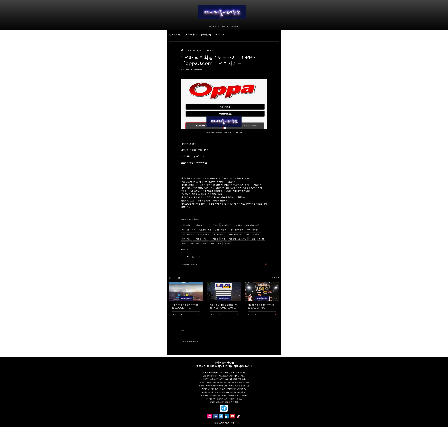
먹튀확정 (256, 234)
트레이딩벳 (195, 243)
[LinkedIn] (227, 416)
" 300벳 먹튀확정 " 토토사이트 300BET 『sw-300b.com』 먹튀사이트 (261, 306)
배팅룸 (252, 239)
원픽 (205, 243)
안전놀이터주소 (219, 234)
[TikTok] (238, 416)
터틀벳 (184, 243)
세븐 (223, 239)
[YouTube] (232, 416)
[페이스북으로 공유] (182, 257)
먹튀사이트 (186, 239)
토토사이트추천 (203, 234)
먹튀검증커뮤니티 (201, 239)
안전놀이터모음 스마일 (237, 239)
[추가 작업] (265, 50)
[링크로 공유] (199, 257)
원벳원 (227, 243)
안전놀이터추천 (205, 230)
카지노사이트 (199, 225)
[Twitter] (221, 416)
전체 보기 (275, 277)
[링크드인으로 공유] (193, 257)
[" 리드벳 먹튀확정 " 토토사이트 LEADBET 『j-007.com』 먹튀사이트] (186, 291)
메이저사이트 (227, 225)
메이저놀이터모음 (235, 234)
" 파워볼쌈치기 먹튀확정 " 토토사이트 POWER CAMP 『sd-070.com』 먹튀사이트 (223, 306)
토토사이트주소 (188, 234)
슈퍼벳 (261, 239)
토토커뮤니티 (213, 225)
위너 (212, 243)
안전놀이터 (186, 225)
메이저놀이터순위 (236, 230)
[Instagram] (209, 416)
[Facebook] (215, 416)
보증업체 (239, 225)
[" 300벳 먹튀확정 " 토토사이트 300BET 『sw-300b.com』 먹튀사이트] (262, 291)
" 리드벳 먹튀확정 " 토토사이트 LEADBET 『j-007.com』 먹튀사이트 (185, 306)
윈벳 (219, 243)
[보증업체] (206, 34)
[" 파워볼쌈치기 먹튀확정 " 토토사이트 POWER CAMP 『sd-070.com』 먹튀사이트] (224, 291)
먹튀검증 (215, 239)
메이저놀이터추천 (252, 225)
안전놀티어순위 (220, 230)
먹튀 (247, 234)
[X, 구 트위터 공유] (188, 257)
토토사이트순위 (253, 230)
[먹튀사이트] (191, 34)
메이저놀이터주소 (188, 230)
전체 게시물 (174, 34)
